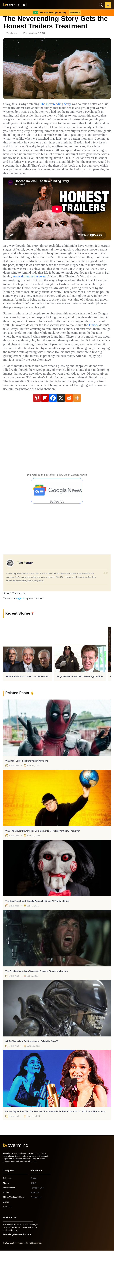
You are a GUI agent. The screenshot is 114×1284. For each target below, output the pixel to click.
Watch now (74, 13)
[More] (77, 428)
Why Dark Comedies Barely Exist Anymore (26, 791)
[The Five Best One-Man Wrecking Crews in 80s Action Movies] (57, 969)
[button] (108, 5)
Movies (6, 1216)
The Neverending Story (63, 104)
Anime (6, 1226)
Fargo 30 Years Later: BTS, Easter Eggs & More (80, 707)
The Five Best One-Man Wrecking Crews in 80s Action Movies (36, 1002)
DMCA (33, 1216)
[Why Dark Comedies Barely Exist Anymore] (57, 758)
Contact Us (36, 1231)
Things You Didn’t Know (14, 1230)
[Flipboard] (45, 428)
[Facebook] (53, 428)
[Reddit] (69, 428)
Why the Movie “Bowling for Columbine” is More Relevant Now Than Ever (42, 861)
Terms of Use (37, 1221)
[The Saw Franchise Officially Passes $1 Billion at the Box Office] (57, 899)
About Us (35, 1226)
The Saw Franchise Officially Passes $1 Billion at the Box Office (37, 931)
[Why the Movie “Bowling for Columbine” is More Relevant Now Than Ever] (57, 828)
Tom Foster (12, 33)
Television (7, 1211)
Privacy (34, 1212)
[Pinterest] (37, 428)
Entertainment (9, 1221)
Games (6, 1235)
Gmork (56, 348)
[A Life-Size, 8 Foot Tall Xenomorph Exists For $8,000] (57, 1039)
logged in (20, 629)
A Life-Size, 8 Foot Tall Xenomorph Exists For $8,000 (31, 1072)
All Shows (7, 1240)
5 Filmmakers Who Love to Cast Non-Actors (27, 707)
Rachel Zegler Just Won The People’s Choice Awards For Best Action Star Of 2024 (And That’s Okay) (55, 1142)
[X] (61, 428)
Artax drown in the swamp (76, 292)
